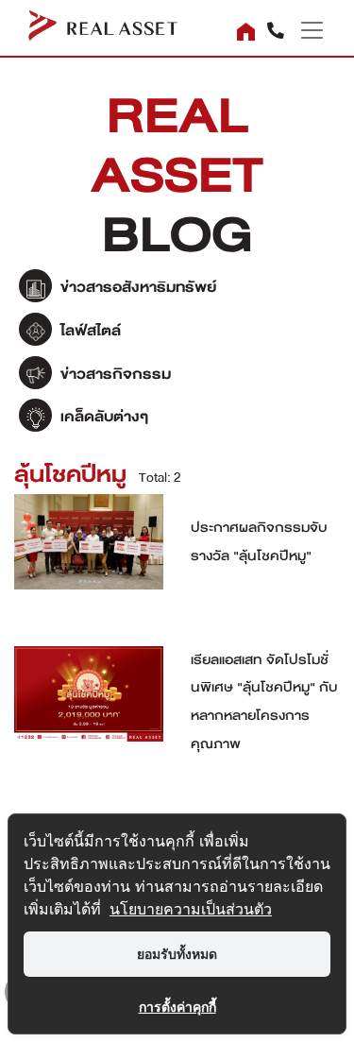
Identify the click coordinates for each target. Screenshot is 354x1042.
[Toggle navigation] (305, 30)
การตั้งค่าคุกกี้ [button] (177, 1007)
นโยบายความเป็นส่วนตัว (191, 908)
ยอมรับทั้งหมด (177, 954)
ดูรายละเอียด (89, 552)
